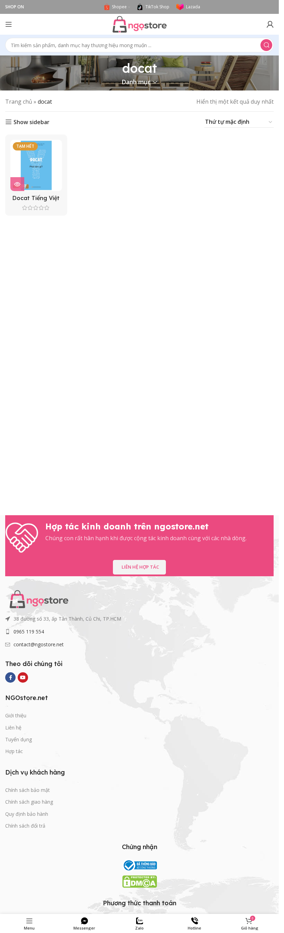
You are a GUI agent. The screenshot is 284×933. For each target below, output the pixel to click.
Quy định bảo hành (26, 814)
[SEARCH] (266, 45)
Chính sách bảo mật (27, 790)
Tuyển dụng (18, 739)
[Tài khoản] (270, 24)
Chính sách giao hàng (29, 801)
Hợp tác (14, 751)
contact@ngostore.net (39, 644)
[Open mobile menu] (9, 24)
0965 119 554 (29, 631)
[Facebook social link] (10, 677)
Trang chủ (18, 101)
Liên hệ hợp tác (140, 567)
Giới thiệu (15, 715)
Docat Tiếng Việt (36, 198)
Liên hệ (13, 727)
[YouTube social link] (23, 677)
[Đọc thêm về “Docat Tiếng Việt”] (17, 184)
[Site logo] (139, 23)
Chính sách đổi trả (25, 825)
